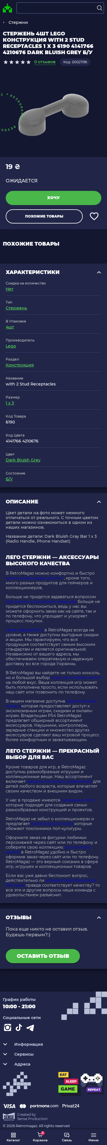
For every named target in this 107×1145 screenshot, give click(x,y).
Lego (11, 346)
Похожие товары (44, 216)
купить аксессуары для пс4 (34, 578)
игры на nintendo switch (76, 677)
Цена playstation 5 (24, 629)
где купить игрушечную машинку (41, 601)
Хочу (53, 197)
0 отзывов (45, 61)
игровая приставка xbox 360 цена (51, 883)
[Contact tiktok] (20, 1028)
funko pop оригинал (52, 823)
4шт (10, 327)
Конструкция (20, 365)
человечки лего (78, 800)
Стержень (16, 308)
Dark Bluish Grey (23, 460)
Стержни (18, 22)
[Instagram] (8, 1028)
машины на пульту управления (59, 781)
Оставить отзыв (43, 956)
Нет (9, 289)
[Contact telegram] (31, 1028)
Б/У (9, 479)
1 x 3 (10, 403)
